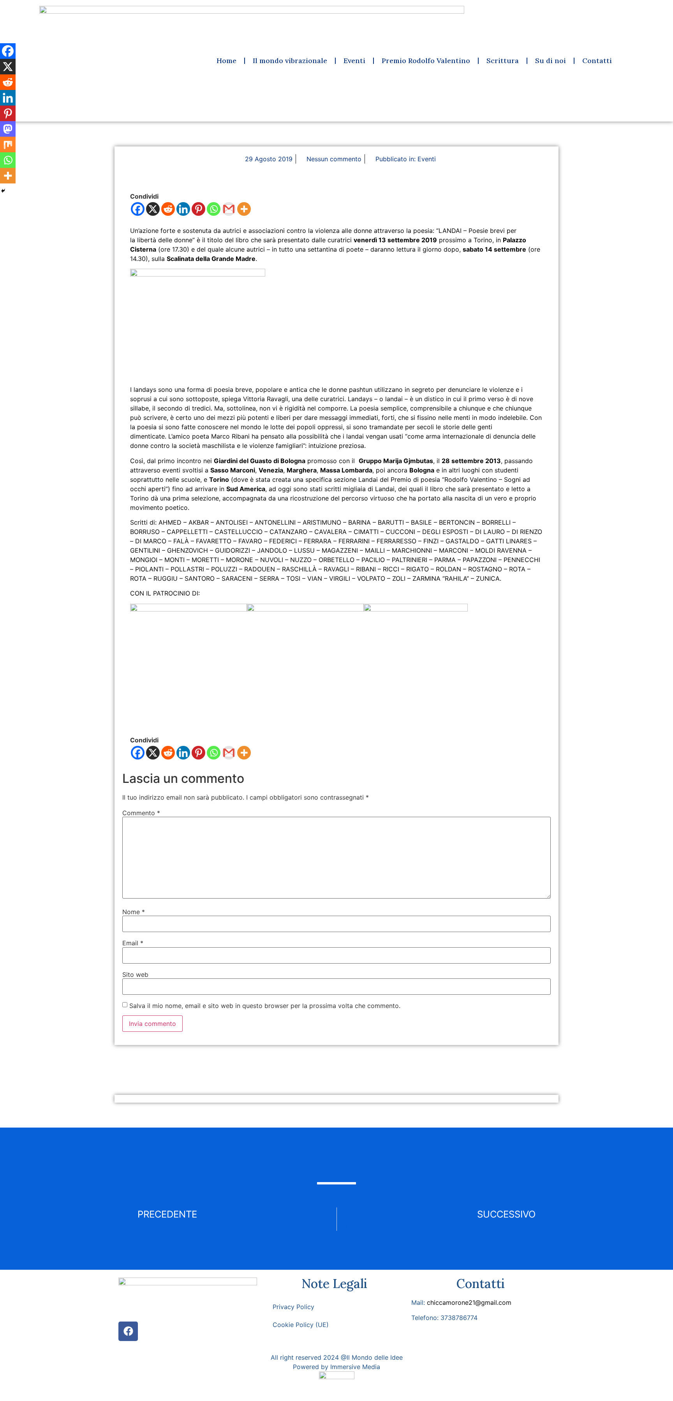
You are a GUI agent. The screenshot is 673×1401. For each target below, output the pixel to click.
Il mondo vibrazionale (290, 60)
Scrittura (502, 60)
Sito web (135, 974)
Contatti (597, 60)
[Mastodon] (8, 129)
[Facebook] (137, 209)
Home (226, 60)
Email (132, 943)
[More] (244, 209)
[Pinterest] (198, 209)
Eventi (354, 60)
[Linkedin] (183, 209)
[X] (153, 209)
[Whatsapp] (213, 209)
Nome (133, 912)
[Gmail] (229, 209)
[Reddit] (168, 209)
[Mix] (8, 144)
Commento (141, 813)
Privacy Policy (293, 1307)
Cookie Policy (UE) (301, 1325)
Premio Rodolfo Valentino (426, 60)
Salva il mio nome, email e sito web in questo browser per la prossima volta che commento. (264, 1006)
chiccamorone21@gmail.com (469, 1302)
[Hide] (3, 191)
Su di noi (550, 60)
